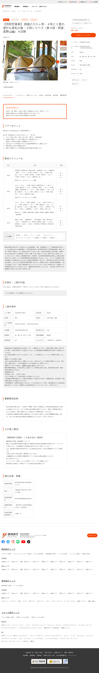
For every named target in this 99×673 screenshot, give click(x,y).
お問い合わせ (74, 1)
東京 (31, 11)
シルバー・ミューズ (69, 635)
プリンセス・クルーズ (84, 625)
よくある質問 (94, 1)
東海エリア (45, 561)
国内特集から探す (51, 553)
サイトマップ (72, 655)
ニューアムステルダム (51, 638)
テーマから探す (63, 553)
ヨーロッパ (5, 601)
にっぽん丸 (25, 641)
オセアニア (40, 601)
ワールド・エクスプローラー (53, 635)
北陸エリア (36, 561)
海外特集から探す (7, 585)
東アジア (31, 601)
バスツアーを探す (7, 553)
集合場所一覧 (29, 652)
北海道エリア (5, 561)
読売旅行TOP (6, 11)
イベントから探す (75, 553)
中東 (19, 601)
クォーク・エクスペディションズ (35, 625)
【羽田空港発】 (38, 11)
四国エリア (71, 561)
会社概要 (25, 655)
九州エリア (80, 561)
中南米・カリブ (81, 601)
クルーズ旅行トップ (10, 613)
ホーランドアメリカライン (9, 628)
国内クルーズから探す (23, 617)
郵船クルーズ (65, 628)
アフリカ (12, 601)
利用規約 (39, 655)
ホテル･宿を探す (39, 553)
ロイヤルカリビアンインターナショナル (30, 628)
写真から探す (86, 553)
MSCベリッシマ (6, 635)
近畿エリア (54, 561)
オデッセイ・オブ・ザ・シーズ (10, 641)
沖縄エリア (89, 561)
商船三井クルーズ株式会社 (51, 628)
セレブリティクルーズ (69, 625)
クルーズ (34, 6)
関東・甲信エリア (25, 561)
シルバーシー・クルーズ (54, 625)
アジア (25, 601)
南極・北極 (91, 601)
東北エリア (15, 561)
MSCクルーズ (5, 625)
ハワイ (47, 601)
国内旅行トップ (8, 549)
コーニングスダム (38, 638)
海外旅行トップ (8, 581)
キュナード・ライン (17, 625)
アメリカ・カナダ (69, 601)
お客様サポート (84, 1)
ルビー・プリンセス (24, 638)
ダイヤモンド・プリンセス (9, 638)
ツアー (19, 11)
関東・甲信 (26, 11)
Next (57, 61)
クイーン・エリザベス (36, 635)
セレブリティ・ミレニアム (84, 635)
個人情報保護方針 (62, 655)
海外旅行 (25, 6)
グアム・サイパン (57, 601)
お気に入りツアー (63, 1)
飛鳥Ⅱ (32, 641)
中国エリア (62, 561)
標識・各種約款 (68, 652)
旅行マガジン (43, 6)
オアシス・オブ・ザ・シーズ (68, 638)
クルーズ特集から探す (8, 617)
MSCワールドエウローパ (20, 635)
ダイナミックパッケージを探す (23, 553)
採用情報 (32, 655)
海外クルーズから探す (38, 617)
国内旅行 (17, 6)
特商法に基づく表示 (49, 655)
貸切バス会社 (39, 652)
